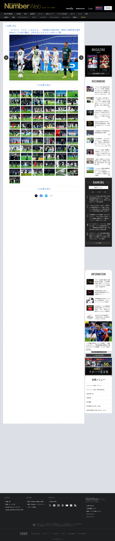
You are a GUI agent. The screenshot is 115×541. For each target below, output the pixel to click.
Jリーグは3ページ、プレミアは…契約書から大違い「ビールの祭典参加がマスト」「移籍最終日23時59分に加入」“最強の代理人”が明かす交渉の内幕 (100, 226)
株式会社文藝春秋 (35, 533)
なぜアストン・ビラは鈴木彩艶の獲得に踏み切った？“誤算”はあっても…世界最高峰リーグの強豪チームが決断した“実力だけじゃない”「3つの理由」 (99, 236)
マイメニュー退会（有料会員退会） (96, 389)
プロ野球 (18, 14)
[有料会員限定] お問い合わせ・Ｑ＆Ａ (96, 410)
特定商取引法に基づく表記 (94, 406)
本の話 (63, 533)
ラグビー (34, 17)
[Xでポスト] (36, 196)
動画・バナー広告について (94, 511)
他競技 (74, 17)
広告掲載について (91, 508)
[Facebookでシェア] (41, 196)
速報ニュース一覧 (10, 504)
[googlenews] (71, 505)
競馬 (86, 14)
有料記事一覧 (90, 393)
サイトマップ (90, 516)
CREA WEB (56, 533)
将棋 (13, 17)
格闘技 (6, 17)
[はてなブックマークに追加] (46, 196)
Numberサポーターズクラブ (13, 507)
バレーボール (65, 17)
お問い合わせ (90, 505)
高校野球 (32, 14)
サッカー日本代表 (62, 14)
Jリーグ (40, 14)
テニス (80, 14)
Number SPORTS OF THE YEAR (14, 510)
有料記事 (83, 17)
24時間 (99, 192)
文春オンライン (46, 533)
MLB (25, 14)
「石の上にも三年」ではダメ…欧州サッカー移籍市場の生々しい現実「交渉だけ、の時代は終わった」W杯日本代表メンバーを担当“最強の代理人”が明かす (99, 208)
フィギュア (43, 17)
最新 (93, 192)
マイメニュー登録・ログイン (94, 385)
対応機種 (89, 402)
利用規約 (89, 398)
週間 (105, 192)
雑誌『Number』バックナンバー (36, 504)
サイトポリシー (91, 514)
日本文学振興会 (82, 533)
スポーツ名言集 (32, 507)
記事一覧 (8, 501)
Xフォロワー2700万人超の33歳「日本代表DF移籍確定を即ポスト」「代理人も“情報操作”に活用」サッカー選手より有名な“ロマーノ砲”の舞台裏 (99, 199)
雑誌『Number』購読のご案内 (35, 501)
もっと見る (98, 243)
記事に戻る (10, 26)
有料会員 (108, 8)
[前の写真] (6, 57)
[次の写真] (81, 57)
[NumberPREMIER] (99, 8)
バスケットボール (54, 17)
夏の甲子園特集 (8, 14)
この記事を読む (43, 85)
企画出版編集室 (71, 533)
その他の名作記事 (98, 355)
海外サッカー (49, 14)
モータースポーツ (22, 17)
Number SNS (53, 501)
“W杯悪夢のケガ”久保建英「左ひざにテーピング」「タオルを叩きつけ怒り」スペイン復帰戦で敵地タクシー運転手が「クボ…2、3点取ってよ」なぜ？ (99, 217)
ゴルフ (72, 14)
